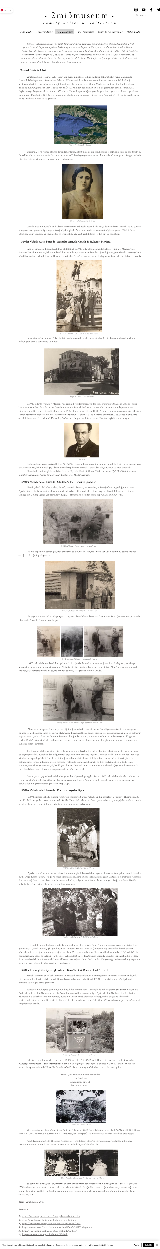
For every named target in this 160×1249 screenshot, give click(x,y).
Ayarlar (137, 1245)
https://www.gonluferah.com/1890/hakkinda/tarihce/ (49, 1230)
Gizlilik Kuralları (107, 1245)
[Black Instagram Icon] (136, 10)
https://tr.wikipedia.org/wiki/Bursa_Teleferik (45, 1234)
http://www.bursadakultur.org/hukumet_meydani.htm (49, 1219)
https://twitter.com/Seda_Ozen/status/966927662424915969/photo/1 (58, 1227)
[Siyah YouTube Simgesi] (143, 10)
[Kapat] (157, 1245)
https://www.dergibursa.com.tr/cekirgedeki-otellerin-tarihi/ (51, 1216)
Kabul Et (148, 1245)
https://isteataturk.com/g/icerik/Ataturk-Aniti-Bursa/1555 (51, 1223)
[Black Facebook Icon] (151, 10)
